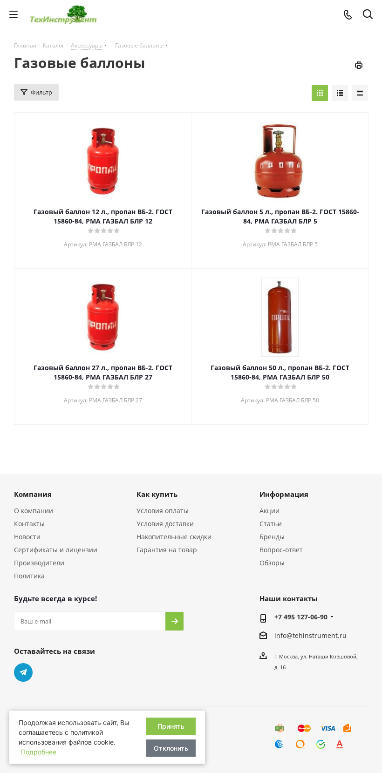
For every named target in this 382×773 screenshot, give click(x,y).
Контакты (29, 523)
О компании (33, 510)
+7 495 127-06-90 (300, 616)
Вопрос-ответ (281, 549)
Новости (27, 536)
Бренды (272, 536)
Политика (29, 575)
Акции (269, 510)
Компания (33, 494)
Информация (283, 494)
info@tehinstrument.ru (310, 635)
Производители (39, 562)
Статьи (270, 523)
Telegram (23, 672)
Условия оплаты (162, 510)
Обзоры (272, 562)
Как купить (156, 494)
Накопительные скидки (173, 536)
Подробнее (38, 752)
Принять (170, 726)
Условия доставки (165, 523)
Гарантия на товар (166, 549)
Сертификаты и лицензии (55, 549)
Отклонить (171, 748)
